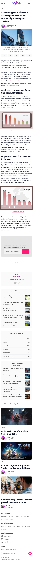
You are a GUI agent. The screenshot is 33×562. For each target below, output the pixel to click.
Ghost (12, 560)
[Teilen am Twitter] (4, 55)
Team (10, 526)
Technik (10, 516)
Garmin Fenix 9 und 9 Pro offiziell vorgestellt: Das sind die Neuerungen (12, 389)
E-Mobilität (4, 519)
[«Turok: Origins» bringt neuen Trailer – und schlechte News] (16, 451)
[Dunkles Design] (4, 3)
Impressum (4, 529)
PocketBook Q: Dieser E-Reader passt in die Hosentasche (16, 501)
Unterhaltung (19, 516)
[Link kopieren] (29, 55)
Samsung (9, 8)
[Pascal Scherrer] (2, 26)
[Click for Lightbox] (16, 120)
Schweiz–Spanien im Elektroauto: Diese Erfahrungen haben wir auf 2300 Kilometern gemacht (13, 317)
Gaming (26, 516)
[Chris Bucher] (2, 438)
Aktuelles (4, 516)
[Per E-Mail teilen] (23, 55)
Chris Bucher (10, 437)
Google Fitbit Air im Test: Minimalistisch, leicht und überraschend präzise (10, 324)
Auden (18, 560)
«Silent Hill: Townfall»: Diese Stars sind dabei (14, 432)
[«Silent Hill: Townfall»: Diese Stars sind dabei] (16, 416)
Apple (15, 8)
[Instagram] (14, 283)
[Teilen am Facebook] (10, 55)
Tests (11, 519)
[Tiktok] (19, 283)
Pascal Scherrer (11, 25)
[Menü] (31, 3)
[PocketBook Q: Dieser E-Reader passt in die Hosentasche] (16, 485)
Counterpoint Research (17, 81)
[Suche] (2, 3)
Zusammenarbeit (18, 526)
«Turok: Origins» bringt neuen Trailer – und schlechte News (15, 466)
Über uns (4, 526)
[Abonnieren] (25, 251)
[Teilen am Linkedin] (16, 55)
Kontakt (27, 526)
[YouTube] (16, 283)
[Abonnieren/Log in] (29, 3)
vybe (7, 558)
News (3, 8)
